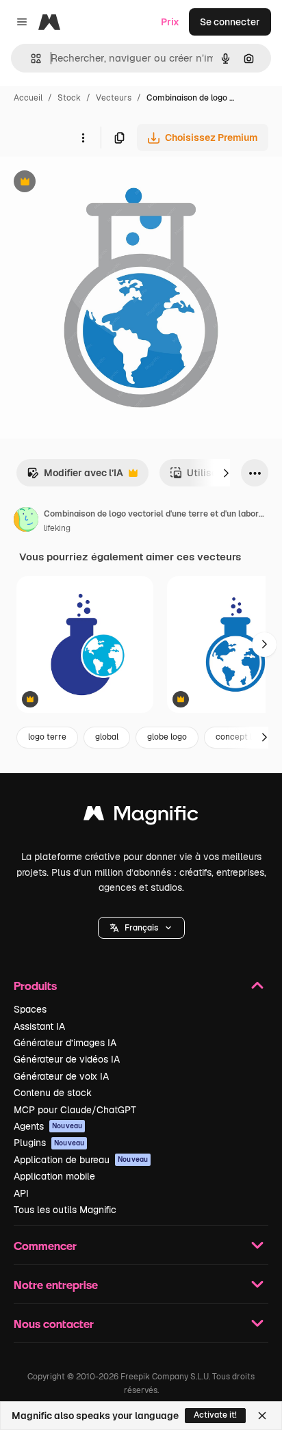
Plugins (49, 1142)
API (21, 1193)
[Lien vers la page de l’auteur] (26, 521)
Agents (48, 1126)
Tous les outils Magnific (65, 1210)
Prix (170, 22)
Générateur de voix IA (61, 1076)
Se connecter (230, 22)
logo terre (47, 736)
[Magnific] (141, 816)
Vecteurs (113, 97)
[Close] (262, 1415)
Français (141, 927)
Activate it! (215, 1414)
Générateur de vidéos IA (67, 1059)
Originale (90, 183)
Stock (69, 97)
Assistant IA (39, 1026)
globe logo (167, 736)
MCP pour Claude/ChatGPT (75, 1110)
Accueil (28, 97)
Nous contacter (54, 1323)
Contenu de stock (53, 1093)
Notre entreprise (56, 1284)
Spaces (30, 1009)
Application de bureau (81, 1160)
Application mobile (54, 1176)
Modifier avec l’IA (75, 476)
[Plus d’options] (83, 137)
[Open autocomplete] (30, 58)
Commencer (45, 1245)
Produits (35, 985)
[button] (141, 928)
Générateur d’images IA (65, 1043)
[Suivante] (226, 472)
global (106, 736)
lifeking (57, 528)
